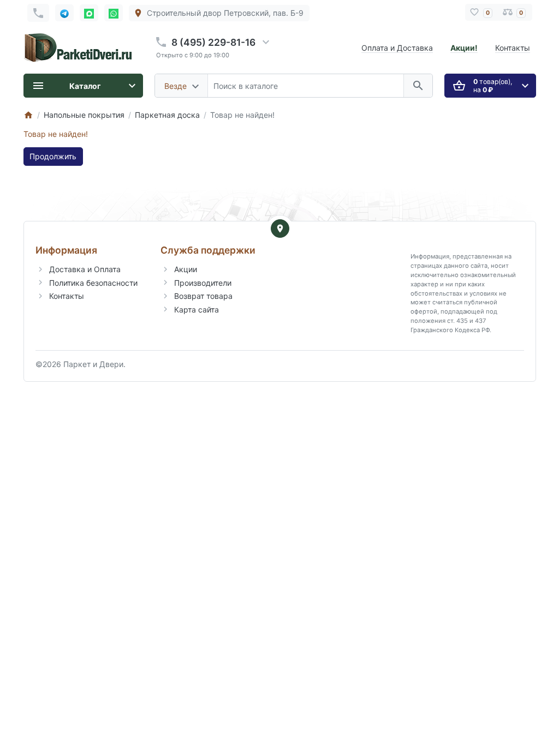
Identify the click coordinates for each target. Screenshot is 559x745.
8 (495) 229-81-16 (213, 42)
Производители (202, 282)
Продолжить (52, 156)
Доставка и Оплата (85, 269)
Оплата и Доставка (397, 47)
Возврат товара (203, 296)
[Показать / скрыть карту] (280, 228)
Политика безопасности (93, 282)
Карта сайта (196, 309)
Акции (185, 269)
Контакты (512, 47)
